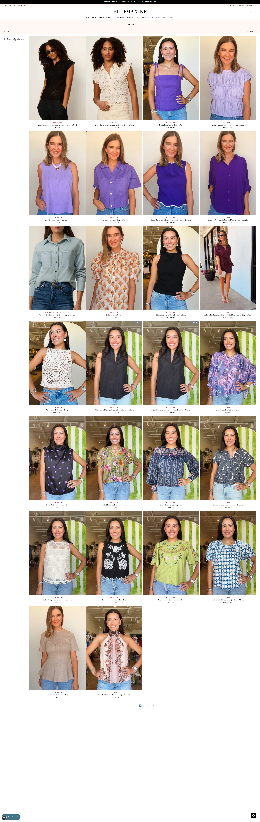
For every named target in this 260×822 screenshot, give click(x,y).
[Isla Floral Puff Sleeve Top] (114, 458)
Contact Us (22, 5)
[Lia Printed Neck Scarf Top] (114, 648)
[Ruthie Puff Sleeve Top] (228, 553)
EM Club (232, 5)
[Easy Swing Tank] (57, 173)
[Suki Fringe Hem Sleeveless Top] (57, 553)
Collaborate (250, 5)
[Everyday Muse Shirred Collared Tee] (57, 78)
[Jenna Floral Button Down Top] (228, 363)
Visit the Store (10, 5)
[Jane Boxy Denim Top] (114, 173)
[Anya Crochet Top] (57, 363)
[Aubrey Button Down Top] (57, 268)
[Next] (254, 2)
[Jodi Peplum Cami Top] (171, 78)
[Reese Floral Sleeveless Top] (114, 553)
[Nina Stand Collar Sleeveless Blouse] (114, 363)
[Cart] (254, 11)
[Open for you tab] (253, 815)
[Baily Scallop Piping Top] (171, 458)
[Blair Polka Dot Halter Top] (57, 458)
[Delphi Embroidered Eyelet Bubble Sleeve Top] (228, 268)
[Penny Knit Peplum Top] (57, 648)
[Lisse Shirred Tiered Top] (228, 78)
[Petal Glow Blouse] (114, 268)
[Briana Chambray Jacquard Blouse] (228, 458)
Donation (240, 5)
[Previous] (6, 2)
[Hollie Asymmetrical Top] (171, 268)
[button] (105, 17)
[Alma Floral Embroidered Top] (171, 553)
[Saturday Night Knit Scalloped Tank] (171, 173)
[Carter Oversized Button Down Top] (228, 173)
